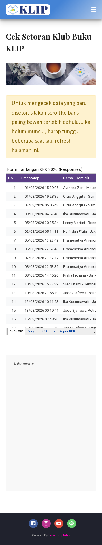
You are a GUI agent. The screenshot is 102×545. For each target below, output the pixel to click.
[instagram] (46, 523)
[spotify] (71, 523)
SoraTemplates (59, 535)
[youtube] (58, 523)
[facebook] (33, 523)
